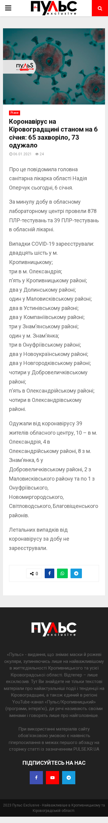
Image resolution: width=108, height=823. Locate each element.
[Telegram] (68, 777)
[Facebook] (36, 777)
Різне (14, 112)
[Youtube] (52, 777)
